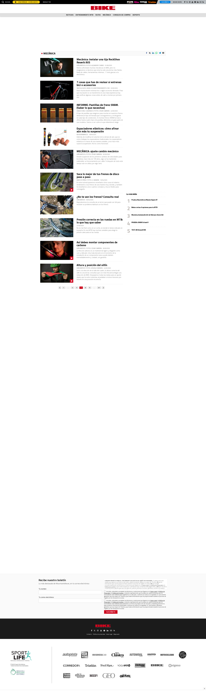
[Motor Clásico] (117, 655)
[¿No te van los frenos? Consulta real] (56, 204)
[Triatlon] (152, 2)
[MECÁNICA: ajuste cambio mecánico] (56, 159)
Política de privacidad (99, 634)
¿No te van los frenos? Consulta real (98, 197)
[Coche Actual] (84, 655)
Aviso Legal (145, 585)
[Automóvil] (136, 655)
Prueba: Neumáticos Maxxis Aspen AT (144, 199)
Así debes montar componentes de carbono (97, 243)
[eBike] (136, 2)
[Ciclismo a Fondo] (140, 665)
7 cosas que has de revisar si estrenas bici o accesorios (99, 83)
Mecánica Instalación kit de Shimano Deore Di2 (147, 215)
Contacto (89, 634)
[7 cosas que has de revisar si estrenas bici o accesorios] (56, 90)
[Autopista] (70, 654)
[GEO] (109, 676)
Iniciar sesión (177, 2)
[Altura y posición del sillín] (56, 273)
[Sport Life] (182, 655)
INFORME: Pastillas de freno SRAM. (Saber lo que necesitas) (97, 106)
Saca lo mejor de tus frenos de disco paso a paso (98, 175)
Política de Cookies (110, 587)
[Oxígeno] (175, 666)
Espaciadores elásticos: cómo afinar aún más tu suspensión (98, 130)
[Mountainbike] (103, 8)
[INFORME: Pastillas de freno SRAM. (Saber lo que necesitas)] (56, 112)
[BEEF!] (93, 675)
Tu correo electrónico (46, 597)
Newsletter (47, 2)
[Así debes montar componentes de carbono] (56, 250)
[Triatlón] (90, 665)
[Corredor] (71, 665)
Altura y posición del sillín (92, 265)
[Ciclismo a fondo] (143, 2)
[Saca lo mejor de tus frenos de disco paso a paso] (56, 182)
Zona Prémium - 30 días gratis (28, 2)
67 (99, 288)
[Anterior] (59, 287)
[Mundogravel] (130, 2)
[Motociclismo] (167, 654)
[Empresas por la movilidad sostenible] (17, 672)
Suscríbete (165, 2)
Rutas (98, 15)
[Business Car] (99, 655)
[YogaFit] (123, 665)
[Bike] (157, 665)
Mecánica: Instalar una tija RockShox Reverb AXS (98, 60)
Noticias (69, 15)
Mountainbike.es (82, 134)
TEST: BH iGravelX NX (138, 230)
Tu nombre (42, 589)
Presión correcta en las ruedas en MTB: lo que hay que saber (100, 221)
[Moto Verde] (151, 654)
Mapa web (116, 634)
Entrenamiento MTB (84, 15)
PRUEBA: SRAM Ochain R (139, 222)
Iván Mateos (81, 200)
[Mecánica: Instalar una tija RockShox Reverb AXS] (56, 67)
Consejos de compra (121, 15)
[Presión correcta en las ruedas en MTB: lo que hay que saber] (56, 227)
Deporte (136, 15)
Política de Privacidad (157, 585)
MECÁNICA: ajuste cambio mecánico (98, 151)
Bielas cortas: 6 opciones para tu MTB (144, 207)
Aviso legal (109, 634)
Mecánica (107, 15)
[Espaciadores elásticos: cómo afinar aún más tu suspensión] (56, 136)
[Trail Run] (107, 665)
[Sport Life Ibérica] (21, 656)
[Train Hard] (67, 675)
